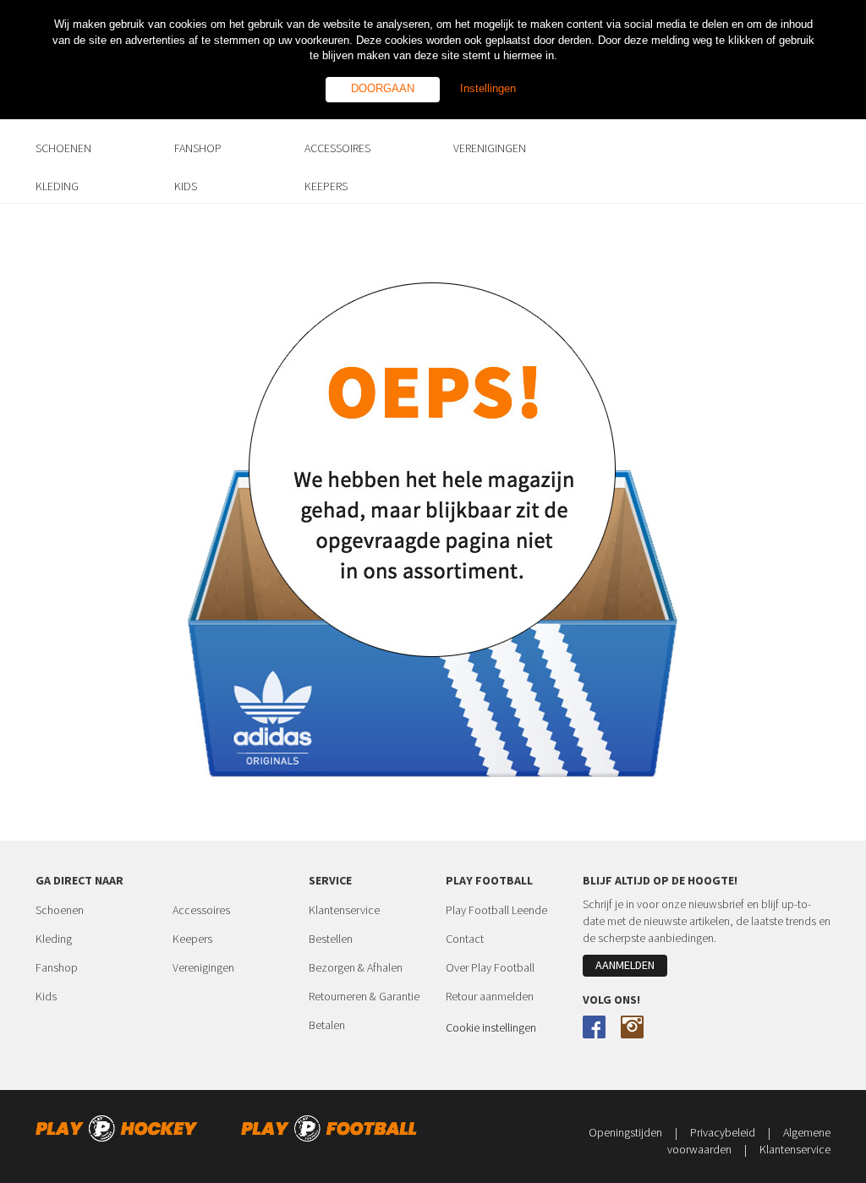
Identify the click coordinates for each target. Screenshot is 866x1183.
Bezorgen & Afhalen (356, 967)
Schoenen (60, 909)
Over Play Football (490, 967)
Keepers (192, 938)
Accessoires (201, 909)
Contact (465, 938)
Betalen (327, 1024)
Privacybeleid (730, 1132)
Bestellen (331, 938)
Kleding (54, 938)
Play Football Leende (496, 909)
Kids (46, 996)
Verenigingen (203, 967)
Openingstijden (633, 1132)
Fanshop (57, 967)
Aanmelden (625, 964)
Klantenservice (344, 909)
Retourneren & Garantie (364, 996)
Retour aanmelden (490, 996)
